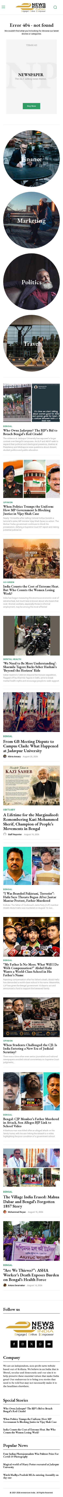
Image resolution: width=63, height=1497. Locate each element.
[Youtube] (48, 1344)
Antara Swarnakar (16, 1285)
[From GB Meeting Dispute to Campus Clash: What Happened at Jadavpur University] (31, 712)
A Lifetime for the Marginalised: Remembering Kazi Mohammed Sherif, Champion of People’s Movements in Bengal (31, 821)
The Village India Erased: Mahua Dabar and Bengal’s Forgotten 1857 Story (31, 1201)
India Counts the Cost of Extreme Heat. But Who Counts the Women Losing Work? (31, 590)
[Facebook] (14, 1344)
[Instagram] (22, 1344)
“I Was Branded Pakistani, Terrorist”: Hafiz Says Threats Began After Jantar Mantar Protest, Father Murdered (29, 897)
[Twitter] (31, 1344)
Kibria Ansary (14, 756)
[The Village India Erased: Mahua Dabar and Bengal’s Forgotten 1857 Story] (31, 1167)
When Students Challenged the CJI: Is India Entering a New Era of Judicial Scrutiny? (30, 1048)
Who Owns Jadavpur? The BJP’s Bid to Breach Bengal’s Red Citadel (30, 432)
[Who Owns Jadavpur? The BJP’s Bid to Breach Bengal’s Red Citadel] (31, 403)
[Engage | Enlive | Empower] (31, 7)
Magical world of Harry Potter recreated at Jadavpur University (31, 1466)
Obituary (9, 810)
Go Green (8, 582)
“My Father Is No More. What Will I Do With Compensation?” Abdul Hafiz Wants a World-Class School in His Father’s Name (31, 969)
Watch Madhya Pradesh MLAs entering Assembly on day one (30, 1476)
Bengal (7, 426)
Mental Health (12, 659)
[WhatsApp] (40, 1344)
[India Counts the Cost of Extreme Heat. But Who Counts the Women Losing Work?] (31, 559)
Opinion (8, 502)
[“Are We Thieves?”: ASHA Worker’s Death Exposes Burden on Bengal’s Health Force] (31, 1241)
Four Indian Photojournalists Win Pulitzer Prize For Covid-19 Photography (31, 1455)
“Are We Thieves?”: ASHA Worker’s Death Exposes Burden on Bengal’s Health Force (31, 1274)
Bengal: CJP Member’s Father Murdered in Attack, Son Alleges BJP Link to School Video (31, 1122)
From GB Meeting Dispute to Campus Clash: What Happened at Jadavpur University (30, 746)
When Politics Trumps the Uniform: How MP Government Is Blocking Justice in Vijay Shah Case (28, 510)
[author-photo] (5, 756)
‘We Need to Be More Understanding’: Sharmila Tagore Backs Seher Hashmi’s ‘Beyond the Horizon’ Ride (30, 667)
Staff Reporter (15, 834)
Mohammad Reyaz (17, 1212)
